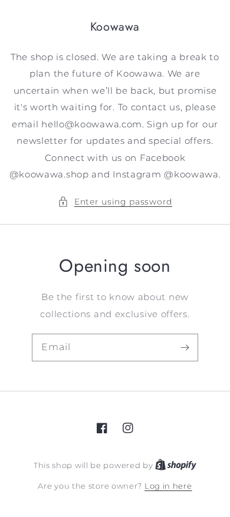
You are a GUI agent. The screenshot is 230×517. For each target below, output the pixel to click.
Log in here (168, 485)
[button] (115, 202)
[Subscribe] (185, 347)
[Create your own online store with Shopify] (175, 465)
